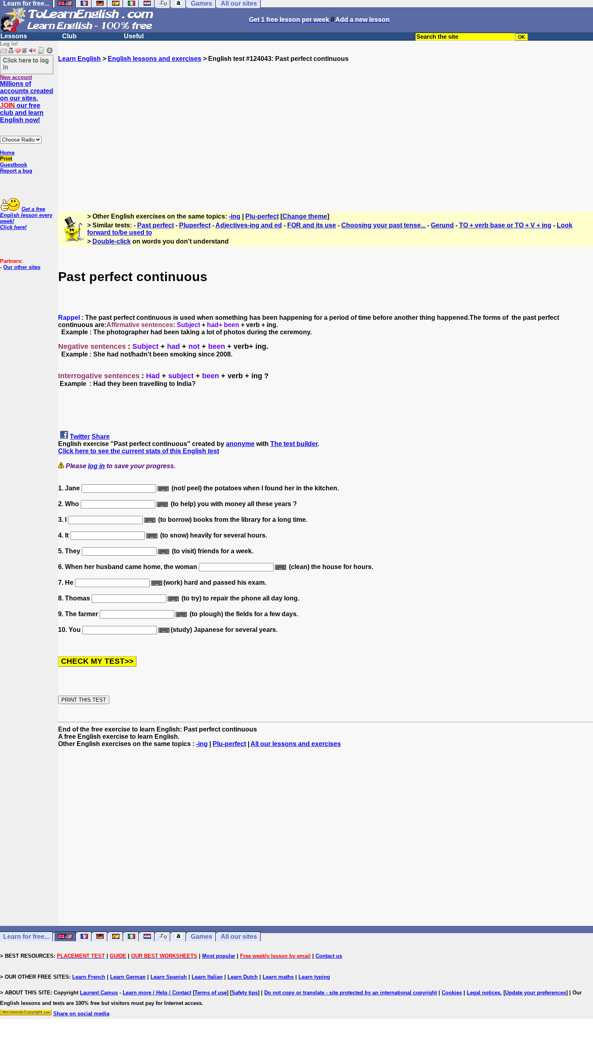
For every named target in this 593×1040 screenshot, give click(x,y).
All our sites (239, 936)
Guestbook (13, 165)
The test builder (293, 443)
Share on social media (81, 1014)
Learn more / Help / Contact (157, 993)
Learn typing (314, 977)
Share (101, 436)
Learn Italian (207, 977)
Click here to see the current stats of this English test (138, 451)
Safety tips (245, 993)
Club (69, 36)
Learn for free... (26, 936)
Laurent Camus (99, 993)
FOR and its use (311, 225)
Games (201, 936)
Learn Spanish (168, 977)
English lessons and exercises (154, 58)
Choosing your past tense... (383, 225)
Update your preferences (535, 993)
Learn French (88, 977)
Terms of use (210, 993)
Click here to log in (26, 63)
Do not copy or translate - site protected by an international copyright (350, 993)
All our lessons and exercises (296, 743)
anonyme (240, 443)
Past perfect (155, 225)
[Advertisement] (326, 133)
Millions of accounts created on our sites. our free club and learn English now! (26, 101)
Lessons (13, 36)
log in (96, 466)
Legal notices (483, 993)
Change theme (304, 216)
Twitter (80, 436)
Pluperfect (195, 225)
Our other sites (21, 267)
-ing (234, 216)
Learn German (128, 977)
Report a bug (16, 171)
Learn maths (278, 977)
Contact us (328, 956)
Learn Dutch (243, 977)
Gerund (442, 225)
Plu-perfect (262, 216)
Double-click (111, 241)
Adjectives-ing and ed (248, 225)
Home (7, 153)
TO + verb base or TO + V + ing (505, 225)
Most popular (218, 956)
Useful (134, 36)
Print (6, 159)
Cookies (452, 993)
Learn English (79, 58)
